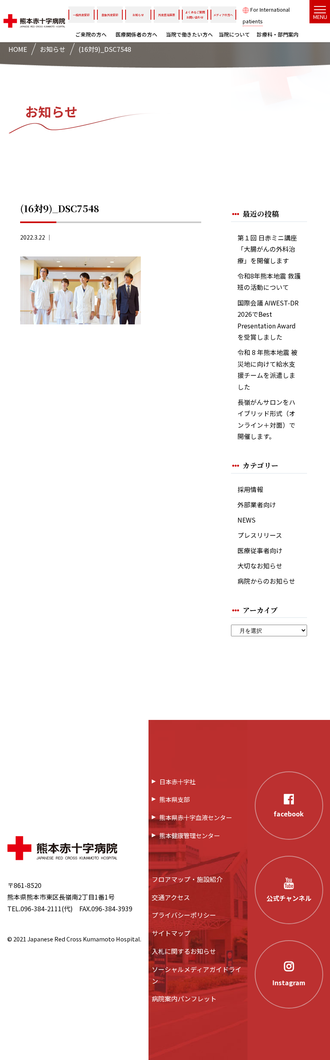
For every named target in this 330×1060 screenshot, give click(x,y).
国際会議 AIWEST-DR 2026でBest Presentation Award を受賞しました (268, 320)
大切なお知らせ (260, 565)
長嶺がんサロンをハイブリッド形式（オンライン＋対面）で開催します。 (266, 419)
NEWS (246, 520)
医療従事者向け (260, 550)
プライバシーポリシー (184, 915)
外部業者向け (256, 504)
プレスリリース (259, 535)
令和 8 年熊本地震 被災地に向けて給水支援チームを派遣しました (267, 370)
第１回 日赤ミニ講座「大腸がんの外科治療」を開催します (267, 249)
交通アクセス (171, 897)
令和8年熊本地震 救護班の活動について (269, 281)
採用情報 (250, 489)
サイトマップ (171, 933)
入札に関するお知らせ (184, 951)
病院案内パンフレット (184, 998)
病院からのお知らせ (266, 581)
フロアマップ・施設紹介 (187, 879)
